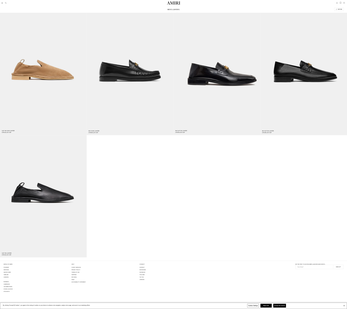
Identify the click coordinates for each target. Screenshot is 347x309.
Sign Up (338, 267)
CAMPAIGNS (7, 284)
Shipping (74, 274)
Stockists (7, 291)
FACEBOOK (142, 272)
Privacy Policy (76, 269)
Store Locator (8, 289)
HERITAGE (6, 269)
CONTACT (142, 267)
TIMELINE (6, 274)
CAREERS (6, 277)
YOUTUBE (142, 274)
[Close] (344, 306)
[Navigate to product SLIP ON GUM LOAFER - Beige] (43, 70)
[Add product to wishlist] (84, 15)
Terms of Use (75, 272)
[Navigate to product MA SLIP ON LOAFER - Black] (303, 70)
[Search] (6, 3)
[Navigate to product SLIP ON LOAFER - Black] (43, 193)
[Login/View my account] (337, 3)
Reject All (266, 305)
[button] (2, 3)
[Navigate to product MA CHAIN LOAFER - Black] (130, 70)
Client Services (76, 267)
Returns (74, 277)
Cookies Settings (253, 305)
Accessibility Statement (79, 282)
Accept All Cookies (279, 305)
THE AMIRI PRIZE (8, 286)
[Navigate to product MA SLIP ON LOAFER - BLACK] (217, 70)
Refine (340, 9)
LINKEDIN (142, 279)
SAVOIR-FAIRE (7, 272)
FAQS (73, 279)
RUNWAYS (6, 281)
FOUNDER (6, 267)
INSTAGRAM (143, 269)
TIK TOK (142, 277)
